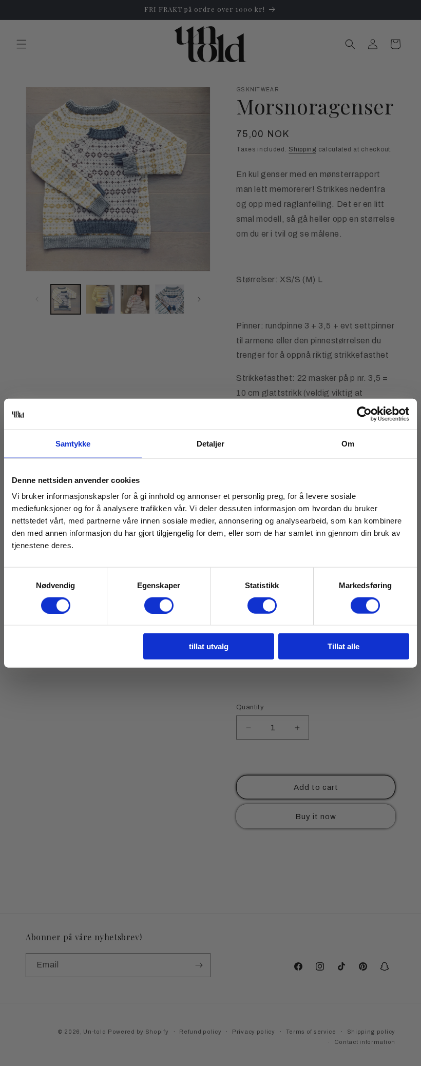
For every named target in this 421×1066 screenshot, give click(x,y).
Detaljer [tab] (211, 443)
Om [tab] (347, 443)
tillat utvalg (208, 646)
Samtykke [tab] (73, 443)
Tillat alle (343, 646)
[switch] (159, 605)
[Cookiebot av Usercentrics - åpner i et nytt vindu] (364, 413)
